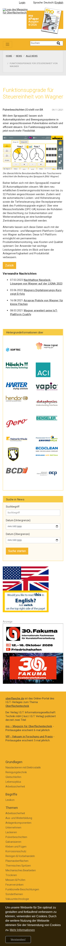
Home (9, 56)
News (19, 56)
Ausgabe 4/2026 (33, 23)
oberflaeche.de (15, 698)
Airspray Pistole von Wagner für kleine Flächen (36, 302)
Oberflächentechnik (17, 706)
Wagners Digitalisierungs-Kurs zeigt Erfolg (35, 292)
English (59, 3)
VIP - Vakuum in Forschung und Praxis (29, 737)
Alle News (32, 56)
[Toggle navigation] (7, 44)
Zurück (9, 265)
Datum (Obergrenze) (18, 534)
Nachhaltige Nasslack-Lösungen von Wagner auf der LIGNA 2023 (36, 282)
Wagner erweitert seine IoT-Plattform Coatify (34, 312)
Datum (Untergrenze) (18, 520)
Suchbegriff (12, 507)
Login (22, 3)
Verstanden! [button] (18, 939)
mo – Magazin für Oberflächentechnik (29, 726)
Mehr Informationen (22, 930)
